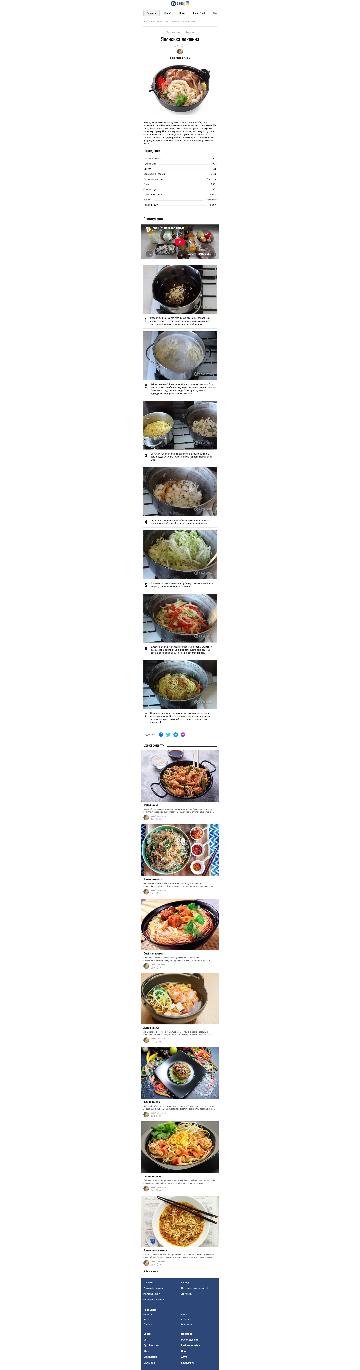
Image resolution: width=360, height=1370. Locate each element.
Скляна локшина (151, 1102)
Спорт (185, 1351)
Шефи (182, 13)
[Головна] (144, 22)
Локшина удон (150, 805)
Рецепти (151, 13)
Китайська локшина (153, 953)
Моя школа (150, 1356)
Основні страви (162, 21)
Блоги (147, 1333)
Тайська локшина (152, 1176)
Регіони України (190, 1345)
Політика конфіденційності (194, 1288)
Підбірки (147, 1324)
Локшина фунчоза (152, 879)
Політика (186, 1333)
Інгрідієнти (186, 1324)
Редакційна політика (153, 1299)
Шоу (146, 1351)
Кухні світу (186, 1319)
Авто (184, 1356)
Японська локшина (187, 21)
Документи (186, 1294)
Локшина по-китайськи (155, 1250)
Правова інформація (153, 1288)
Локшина (174, 21)
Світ (146, 1339)
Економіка (187, 1362)
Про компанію (150, 1282)
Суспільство (151, 1345)
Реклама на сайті (151, 1294)
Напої (167, 13)
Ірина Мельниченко (158, 816)
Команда (185, 1282)
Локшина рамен (151, 1027)
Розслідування (190, 1339)
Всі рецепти (149, 1271)
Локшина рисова (152, 158)
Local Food (199, 13)
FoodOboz (149, 1309)
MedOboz (149, 1362)
